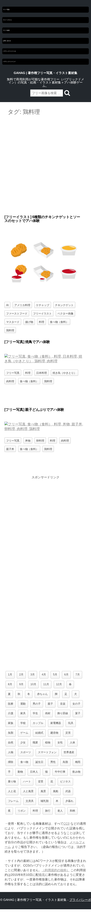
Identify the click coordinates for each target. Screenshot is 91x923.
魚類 (10, 732)
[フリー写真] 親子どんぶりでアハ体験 (34, 409)
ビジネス (65, 781)
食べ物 (24, 762)
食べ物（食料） (59, 322)
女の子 (76, 703)
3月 (32, 674)
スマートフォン (47, 752)
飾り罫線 (62, 713)
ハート (27, 781)
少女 (23, 742)
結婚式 (39, 732)
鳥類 (65, 762)
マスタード (12, 322)
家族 (10, 723)
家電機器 (55, 723)
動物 (20, 771)
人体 (72, 742)
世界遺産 (69, 752)
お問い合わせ (7, 41)
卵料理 (40, 440)
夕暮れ (69, 801)
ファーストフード (16, 313)
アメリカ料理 (22, 305)
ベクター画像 (65, 313)
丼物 (27, 440)
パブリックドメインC (9, 61)
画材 (47, 713)
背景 (40, 781)
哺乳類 (45, 801)
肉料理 (10, 381)
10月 (33, 684)
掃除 (10, 762)
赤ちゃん (42, 694)
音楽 (62, 703)
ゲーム (24, 732)
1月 (10, 674)
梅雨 (77, 762)
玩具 (70, 723)
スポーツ (25, 752)
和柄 (72, 810)
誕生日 (39, 762)
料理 (41, 322)
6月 (66, 674)
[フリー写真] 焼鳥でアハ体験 (27, 342)
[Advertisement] (45, 165)
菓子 (77, 713)
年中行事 (60, 771)
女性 (60, 742)
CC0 (66, 823)
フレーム (13, 801)
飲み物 (76, 771)
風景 (43, 791)
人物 (10, 752)
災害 (68, 732)
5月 (55, 674)
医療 (10, 703)
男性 (53, 762)
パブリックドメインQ (9, 51)
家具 (23, 713)
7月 (78, 674)
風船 (55, 791)
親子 (50, 703)
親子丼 (10, 449)
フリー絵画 (6, 30)
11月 (46, 684)
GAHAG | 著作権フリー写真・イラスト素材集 (45, 73)
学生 (35, 713)
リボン (22, 810)
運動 (23, 703)
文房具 (30, 801)
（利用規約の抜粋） (56, 870)
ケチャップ (42, 305)
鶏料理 (10, 330)
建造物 (54, 732)
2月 (21, 674)
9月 (21, 684)
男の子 (37, 703)
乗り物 (12, 781)
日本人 (34, 771)
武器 (68, 791)
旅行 (47, 810)
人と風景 (28, 791)
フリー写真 (6, 9)
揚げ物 (29, 322)
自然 (10, 742)
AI (7, 305)
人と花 (12, 791)
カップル (38, 723)
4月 (44, 674)
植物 (47, 742)
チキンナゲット (64, 305)
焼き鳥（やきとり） (64, 372)
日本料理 (41, 372)
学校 (23, 723)
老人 (60, 810)
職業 (35, 742)
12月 (59, 684)
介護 (10, 713)
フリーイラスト (7, 20)
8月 (10, 684)
